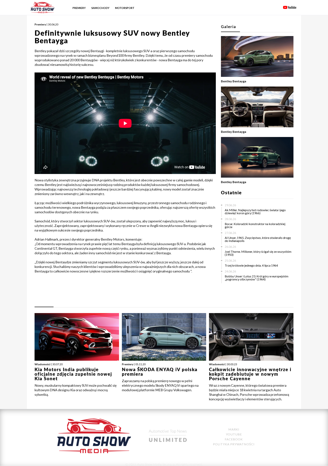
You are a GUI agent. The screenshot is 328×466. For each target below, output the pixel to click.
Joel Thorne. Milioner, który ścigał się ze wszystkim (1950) (258, 253)
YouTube (234, 434)
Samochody (100, 7)
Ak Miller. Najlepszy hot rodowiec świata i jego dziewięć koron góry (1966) (255, 211)
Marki (233, 429)
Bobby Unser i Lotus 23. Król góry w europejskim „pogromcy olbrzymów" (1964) (256, 277)
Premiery (79, 7)
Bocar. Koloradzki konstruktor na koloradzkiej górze (255, 225)
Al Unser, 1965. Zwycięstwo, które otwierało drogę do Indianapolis (258, 239)
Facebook (234, 439)
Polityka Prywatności (234, 444)
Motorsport (124, 7)
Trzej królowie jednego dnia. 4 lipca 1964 (251, 265)
